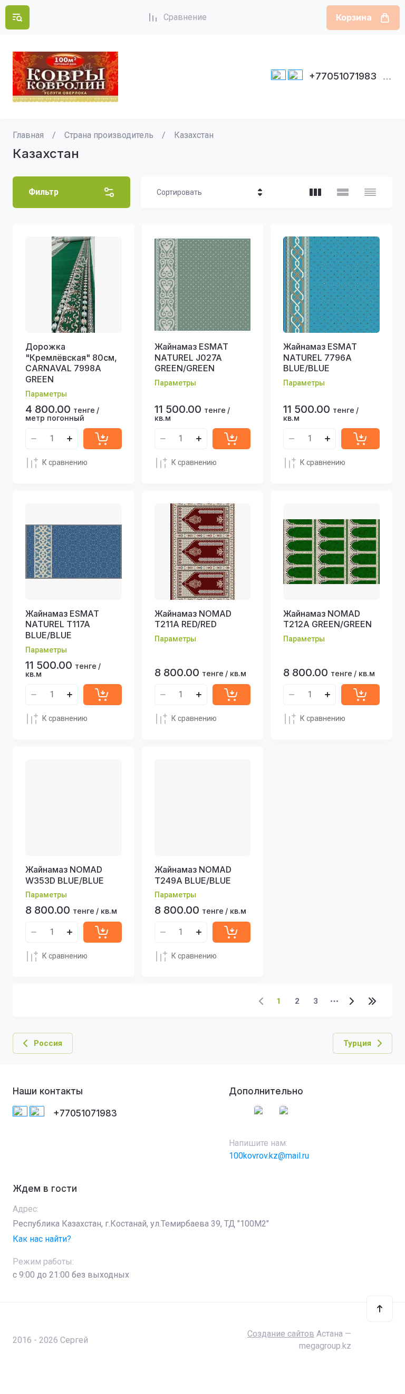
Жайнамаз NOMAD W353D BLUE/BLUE (64, 875)
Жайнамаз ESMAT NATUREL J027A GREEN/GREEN (191, 357)
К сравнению (65, 462)
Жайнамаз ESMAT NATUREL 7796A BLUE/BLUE (320, 357)
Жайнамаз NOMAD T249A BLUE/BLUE (193, 875)
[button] (17, 17)
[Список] (343, 192)
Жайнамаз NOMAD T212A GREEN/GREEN (327, 619)
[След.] (351, 1001)
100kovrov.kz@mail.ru (269, 1156)
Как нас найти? (42, 1239)
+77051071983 (343, 76)
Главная (28, 135)
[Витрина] (315, 192)
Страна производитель (108, 135)
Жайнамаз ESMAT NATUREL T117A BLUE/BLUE (62, 624)
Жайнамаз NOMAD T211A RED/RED (193, 619)
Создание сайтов (280, 1334)
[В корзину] (102, 438)
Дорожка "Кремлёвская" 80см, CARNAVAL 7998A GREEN (71, 362)
